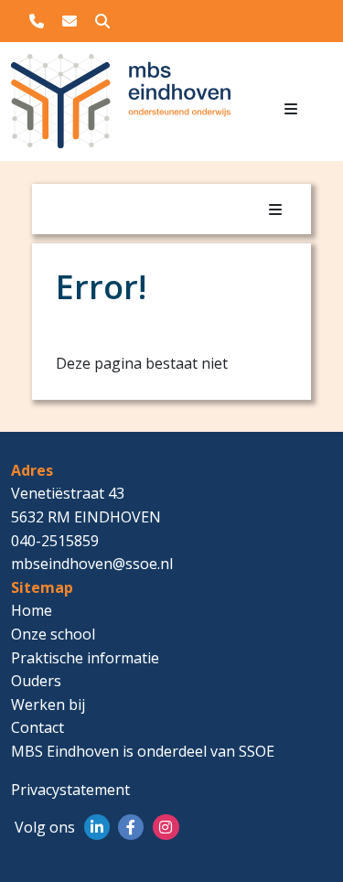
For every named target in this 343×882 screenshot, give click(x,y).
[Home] (57, 107)
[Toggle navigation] (290, 109)
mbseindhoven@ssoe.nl (92, 564)
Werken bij (48, 704)
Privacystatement (70, 790)
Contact (37, 727)
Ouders (36, 681)
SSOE (256, 751)
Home (31, 610)
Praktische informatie (85, 658)
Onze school (53, 634)
